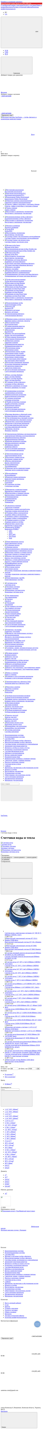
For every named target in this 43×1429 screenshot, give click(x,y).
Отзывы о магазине (16, 5)
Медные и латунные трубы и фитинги (18, 740)
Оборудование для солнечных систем (17, 775)
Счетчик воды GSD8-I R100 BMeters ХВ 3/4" (20, 1023)
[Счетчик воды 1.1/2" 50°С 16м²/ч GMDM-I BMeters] (23, 992)
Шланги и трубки (11, 769)
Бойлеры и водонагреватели (14, 753)
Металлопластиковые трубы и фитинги (18, 742)
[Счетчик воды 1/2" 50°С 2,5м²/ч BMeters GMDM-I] (23, 963)
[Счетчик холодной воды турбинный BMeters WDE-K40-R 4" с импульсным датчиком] (23, 1051)
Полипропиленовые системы (15, 737)
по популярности (7, 857)
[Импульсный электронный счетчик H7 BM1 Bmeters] (23, 946)
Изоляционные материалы (14, 778)
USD (6, 52)
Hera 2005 (12, 534)
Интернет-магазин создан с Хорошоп (13, 1230)
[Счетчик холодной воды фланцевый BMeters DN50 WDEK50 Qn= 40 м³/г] (23, 1042)
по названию (5, 859)
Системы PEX (9, 739)
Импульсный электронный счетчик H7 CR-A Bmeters (23, 942)
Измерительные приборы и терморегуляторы (20, 758)
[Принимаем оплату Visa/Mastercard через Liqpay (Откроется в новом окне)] (18, 1211)
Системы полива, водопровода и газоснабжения (21, 744)
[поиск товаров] (16, 793)
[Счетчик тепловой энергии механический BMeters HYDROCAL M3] (23, 954)
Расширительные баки (12, 757)
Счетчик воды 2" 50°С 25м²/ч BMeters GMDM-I (21, 1002)
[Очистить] (16, 1098)
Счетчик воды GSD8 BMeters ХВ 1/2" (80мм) (20, 1009)
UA (6, 14)
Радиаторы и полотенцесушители (16, 749)
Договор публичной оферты (22, 7)
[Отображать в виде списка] (16, 886)
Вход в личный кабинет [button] (13, 1303)
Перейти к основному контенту (11, 2)
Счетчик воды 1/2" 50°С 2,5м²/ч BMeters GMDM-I (22, 965)
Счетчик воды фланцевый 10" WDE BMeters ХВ (21, 1038)
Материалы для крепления (14, 780)
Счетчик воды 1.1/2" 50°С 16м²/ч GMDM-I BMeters (22, 994)
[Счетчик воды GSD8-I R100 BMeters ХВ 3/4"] (23, 1021)
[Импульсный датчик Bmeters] (23, 1060)
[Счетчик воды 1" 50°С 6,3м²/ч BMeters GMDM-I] (23, 977)
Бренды (7, 5)
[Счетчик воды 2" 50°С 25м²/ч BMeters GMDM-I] (23, 999)
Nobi (10, 538)
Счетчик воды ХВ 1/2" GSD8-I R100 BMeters (20, 1016)
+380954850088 (6, 96)
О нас (3, 5)
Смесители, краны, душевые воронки (17, 760)
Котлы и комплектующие (13, 755)
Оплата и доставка (29, 5)
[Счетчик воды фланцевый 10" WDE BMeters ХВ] (23, 1035)
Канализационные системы (14, 735)
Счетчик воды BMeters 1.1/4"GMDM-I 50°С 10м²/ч (22, 987)
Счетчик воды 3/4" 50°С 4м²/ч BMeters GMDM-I (21, 973)
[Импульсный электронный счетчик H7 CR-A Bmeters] (23, 939)
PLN (6, 54)
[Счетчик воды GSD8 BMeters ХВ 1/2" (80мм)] (23, 1006)
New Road (12, 536)
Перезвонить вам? (7, 115)
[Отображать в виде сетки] (16, 870)
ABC (10, 531)
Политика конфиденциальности (16, 1317)
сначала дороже (31, 857)
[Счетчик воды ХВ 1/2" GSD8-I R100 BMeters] (23, 1013)
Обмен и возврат (10, 1312)
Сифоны (8, 766)
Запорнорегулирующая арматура (16, 746)
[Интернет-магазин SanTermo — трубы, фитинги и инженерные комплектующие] (6, 1205)
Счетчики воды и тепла (13, 764)
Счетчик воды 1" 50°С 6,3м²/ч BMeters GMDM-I (21, 980)
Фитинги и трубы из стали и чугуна (17, 748)
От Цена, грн (5, 1068)
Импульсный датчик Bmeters (14, 1061)
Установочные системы (13, 773)
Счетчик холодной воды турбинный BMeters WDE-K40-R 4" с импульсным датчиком (22, 1055)
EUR (6, 50)
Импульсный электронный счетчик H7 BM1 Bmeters (23, 949)
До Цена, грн (23, 1068)
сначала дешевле (19, 857)
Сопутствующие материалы (14, 777)
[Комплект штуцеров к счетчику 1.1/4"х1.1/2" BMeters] (23, 1028)
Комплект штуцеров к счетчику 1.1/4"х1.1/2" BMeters (23, 1031)
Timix (10, 533)
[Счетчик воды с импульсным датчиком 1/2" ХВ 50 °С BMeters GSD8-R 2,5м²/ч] (23, 914)
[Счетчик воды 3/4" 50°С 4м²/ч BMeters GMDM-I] (23, 970)
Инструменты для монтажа (14, 771)
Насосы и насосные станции (14, 762)
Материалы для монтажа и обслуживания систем (21, 768)
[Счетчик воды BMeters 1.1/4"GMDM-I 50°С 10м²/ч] (23, 984)
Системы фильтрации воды (14, 751)
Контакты (9, 7)
